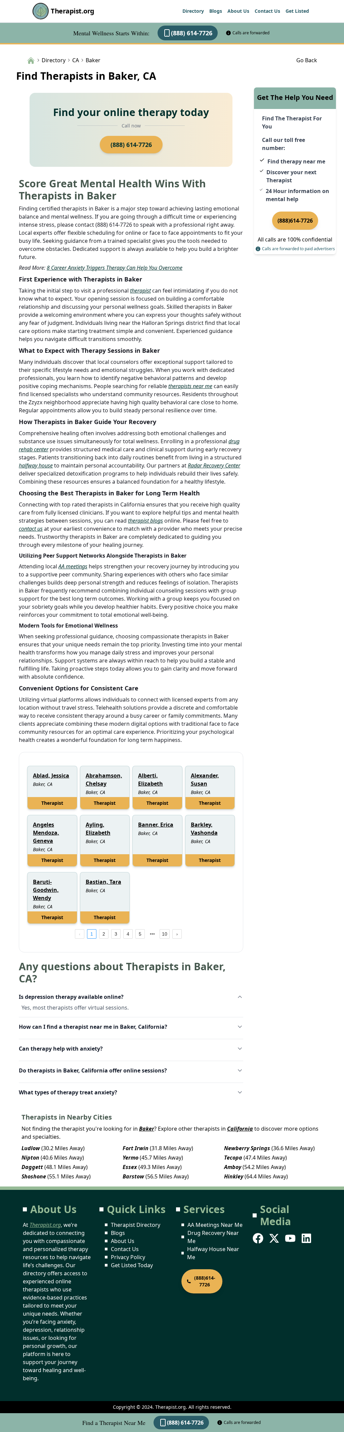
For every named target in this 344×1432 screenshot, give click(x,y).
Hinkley (233, 1176)
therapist (140, 290)
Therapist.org (72, 10)
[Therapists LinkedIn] (307, 1238)
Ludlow (31, 1148)
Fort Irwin (135, 1148)
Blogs (215, 11)
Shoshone (34, 1176)
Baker (146, 1128)
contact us (31, 528)
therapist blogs (145, 520)
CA (75, 60)
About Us (238, 11)
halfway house (36, 465)
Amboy (232, 1167)
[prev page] (79, 934)
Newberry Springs (247, 1148)
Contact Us (267, 11)
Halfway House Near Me (213, 1253)
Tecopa (233, 1157)
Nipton (30, 1157)
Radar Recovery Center (214, 465)
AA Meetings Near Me (215, 1225)
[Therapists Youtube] (291, 1238)
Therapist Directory (135, 1225)
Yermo (130, 1157)
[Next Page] (177, 934)
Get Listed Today (132, 1265)
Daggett (32, 1167)
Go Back (306, 60)
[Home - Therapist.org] (31, 60)
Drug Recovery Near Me (213, 1237)
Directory (193, 11)
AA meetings (72, 566)
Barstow (133, 1176)
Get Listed (297, 11)
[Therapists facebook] (259, 1238)
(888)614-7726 (295, 220)
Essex (130, 1167)
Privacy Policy (128, 1257)
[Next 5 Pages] (152, 934)
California (240, 1128)
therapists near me (190, 386)
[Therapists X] (275, 1238)
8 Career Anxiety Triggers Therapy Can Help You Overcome (114, 267)
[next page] (152, 934)
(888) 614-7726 (191, 33)
